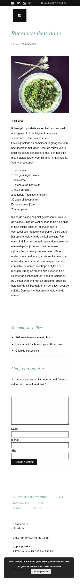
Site (13, 450)
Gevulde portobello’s (27, 350)
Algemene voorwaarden (30, 497)
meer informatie (52, 566)
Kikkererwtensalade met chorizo (34, 337)
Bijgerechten (29, 44)
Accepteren (41, 571)
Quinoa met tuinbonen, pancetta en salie (39, 344)
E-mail (16, 439)
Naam (15, 428)
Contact (36, 508)
